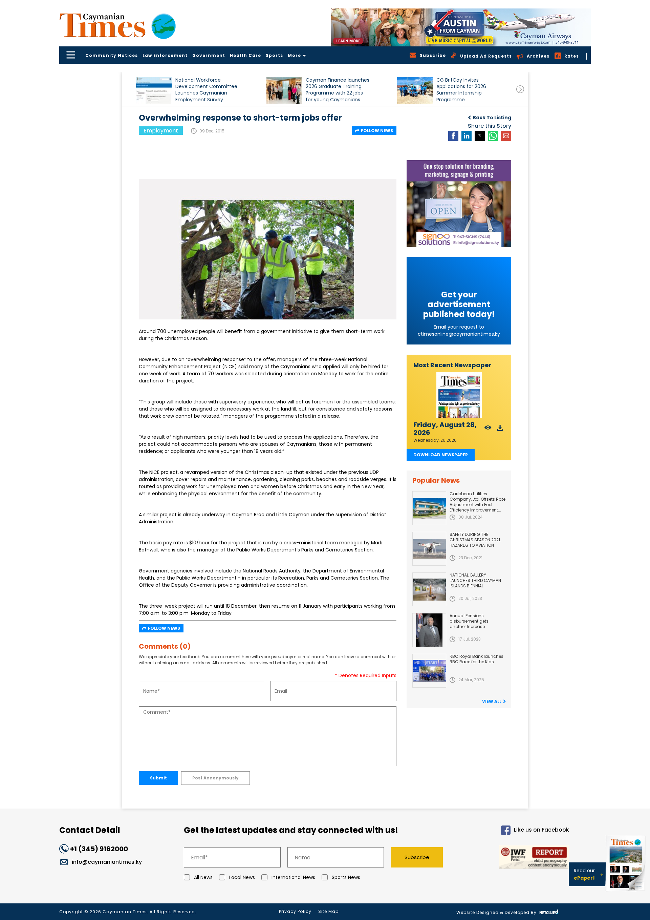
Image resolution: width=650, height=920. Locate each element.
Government (208, 55)
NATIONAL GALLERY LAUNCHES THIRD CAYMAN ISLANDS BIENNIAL (475, 580)
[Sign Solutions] (459, 203)
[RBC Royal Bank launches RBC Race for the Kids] (429, 670)
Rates (571, 56)
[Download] (500, 430)
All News (203, 877)
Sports (274, 55)
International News (293, 877)
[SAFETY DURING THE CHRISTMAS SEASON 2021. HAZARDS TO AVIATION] (429, 548)
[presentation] (520, 89)
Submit (158, 778)
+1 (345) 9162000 (99, 849)
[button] (154, 90)
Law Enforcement (165, 55)
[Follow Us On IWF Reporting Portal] (512, 858)
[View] (488, 430)
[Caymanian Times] (117, 25)
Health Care (245, 55)
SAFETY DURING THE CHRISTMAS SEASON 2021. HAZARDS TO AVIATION (475, 539)
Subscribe (417, 857)
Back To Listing (492, 117)
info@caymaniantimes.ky (107, 862)
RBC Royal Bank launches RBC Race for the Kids (476, 659)
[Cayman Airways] (461, 27)
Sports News (346, 877)
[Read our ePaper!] (626, 893)
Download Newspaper (440, 455)
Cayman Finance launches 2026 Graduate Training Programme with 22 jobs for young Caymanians (337, 89)
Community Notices (111, 55)
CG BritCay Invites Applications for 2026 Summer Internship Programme (461, 89)
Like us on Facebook (541, 830)
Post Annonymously (215, 778)
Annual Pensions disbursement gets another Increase (469, 621)
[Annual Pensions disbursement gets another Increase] (429, 630)
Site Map (328, 911)
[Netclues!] (548, 912)
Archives (538, 56)
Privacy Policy (295, 911)
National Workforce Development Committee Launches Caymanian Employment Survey (206, 89)
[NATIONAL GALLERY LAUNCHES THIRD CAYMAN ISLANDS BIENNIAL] (429, 589)
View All (491, 701)
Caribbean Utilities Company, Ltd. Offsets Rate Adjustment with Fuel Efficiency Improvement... (477, 502)
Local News (242, 877)
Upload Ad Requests (486, 56)
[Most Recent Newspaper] (458, 395)
